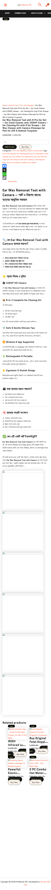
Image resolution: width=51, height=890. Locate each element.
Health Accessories (34, 150)
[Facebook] (25, 166)
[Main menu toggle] (5, 5)
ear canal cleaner (8, 153)
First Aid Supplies (27, 105)
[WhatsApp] (25, 174)
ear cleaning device (24, 153)
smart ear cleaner (13, 162)
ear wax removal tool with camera (20, 159)
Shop (7, 13)
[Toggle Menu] (44, 13)
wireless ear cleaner (29, 162)
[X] (25, 170)
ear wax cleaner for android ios (21, 156)
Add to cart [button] (15, 779)
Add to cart (9, 147)
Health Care (37, 13)
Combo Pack (20, 13)
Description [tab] (12, 181)
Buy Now (25, 147)
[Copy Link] (25, 178)
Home (4, 105)
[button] (40, 5)
